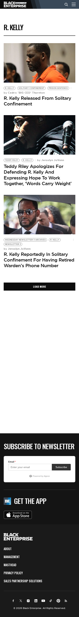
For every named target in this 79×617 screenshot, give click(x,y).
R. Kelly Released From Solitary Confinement (37, 101)
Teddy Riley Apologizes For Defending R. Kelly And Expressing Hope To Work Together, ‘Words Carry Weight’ (37, 174)
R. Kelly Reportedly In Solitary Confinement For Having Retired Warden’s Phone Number (39, 259)
